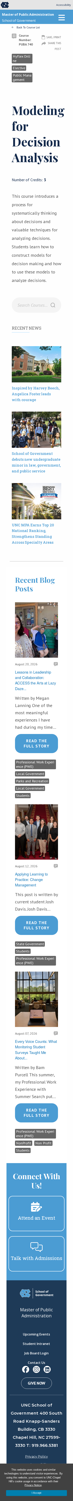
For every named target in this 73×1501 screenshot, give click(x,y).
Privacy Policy (36, 1457)
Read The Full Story (36, 743)
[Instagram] (36, 1369)
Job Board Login (36, 1353)
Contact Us (36, 1362)
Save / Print (53, 37)
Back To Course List (28, 27)
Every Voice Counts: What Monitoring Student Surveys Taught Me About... (36, 1049)
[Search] (52, 305)
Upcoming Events (36, 1334)
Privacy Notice (33, 1485)
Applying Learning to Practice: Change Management (31, 879)
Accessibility (63, 5)
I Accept (36, 1492)
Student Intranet (36, 1344)
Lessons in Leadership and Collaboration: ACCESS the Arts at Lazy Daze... (35, 680)
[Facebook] (25, 1369)
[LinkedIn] (47, 1369)
